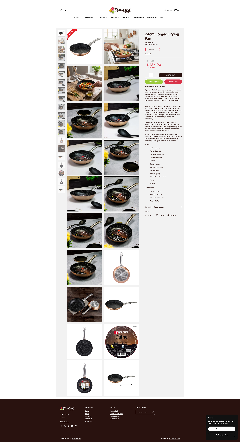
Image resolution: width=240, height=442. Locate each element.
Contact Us (88, 419)
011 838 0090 (64, 414)
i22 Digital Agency (174, 438)
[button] (63, 10)
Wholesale (88, 421)
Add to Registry (154, 81)
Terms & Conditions (116, 413)
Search (87, 411)
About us (88, 416)
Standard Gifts (76, 438)
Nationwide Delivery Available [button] (154, 207)
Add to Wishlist (173, 81)
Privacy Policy (114, 411)
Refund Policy (114, 419)
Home (87, 413)
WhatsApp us (64, 421)
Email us (62, 418)
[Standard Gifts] (120, 10)
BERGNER (148, 53)
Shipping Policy (115, 416)
